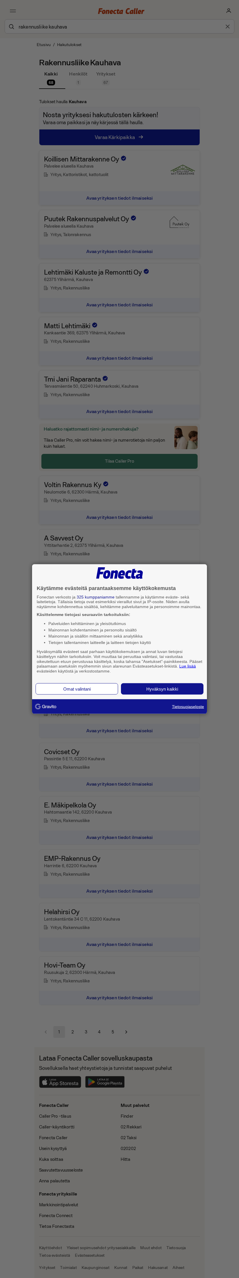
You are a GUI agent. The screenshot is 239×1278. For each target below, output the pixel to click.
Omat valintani (77, 688)
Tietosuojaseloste (188, 706)
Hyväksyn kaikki (162, 688)
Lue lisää (187, 666)
